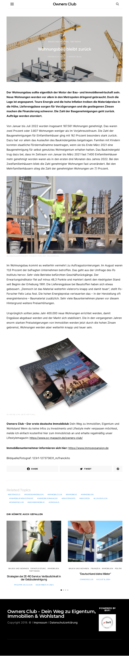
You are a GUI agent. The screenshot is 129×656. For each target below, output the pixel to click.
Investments (69, 498)
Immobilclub (55, 494)
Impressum (40, 622)
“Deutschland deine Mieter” (95, 573)
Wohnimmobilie (37, 502)
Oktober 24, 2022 (56, 57)
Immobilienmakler (48, 498)
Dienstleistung (38, 568)
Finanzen (95, 568)
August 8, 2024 (103, 579)
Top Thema (75, 42)
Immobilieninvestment (21, 498)
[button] (61, 590)
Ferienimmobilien (35, 494)
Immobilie (72, 494)
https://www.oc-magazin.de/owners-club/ (56, 438)
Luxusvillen (101, 498)
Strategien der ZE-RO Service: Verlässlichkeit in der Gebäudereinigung (34, 578)
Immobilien (88, 494)
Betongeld (14, 494)
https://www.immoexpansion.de (88, 448)
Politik (118, 568)
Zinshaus (54, 502)
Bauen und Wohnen (58, 42)
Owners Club (64, 4)
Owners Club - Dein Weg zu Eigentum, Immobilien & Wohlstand (51, 613)
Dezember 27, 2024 (45, 585)
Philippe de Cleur (23, 585)
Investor (85, 498)
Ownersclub (17, 502)
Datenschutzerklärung (64, 622)
